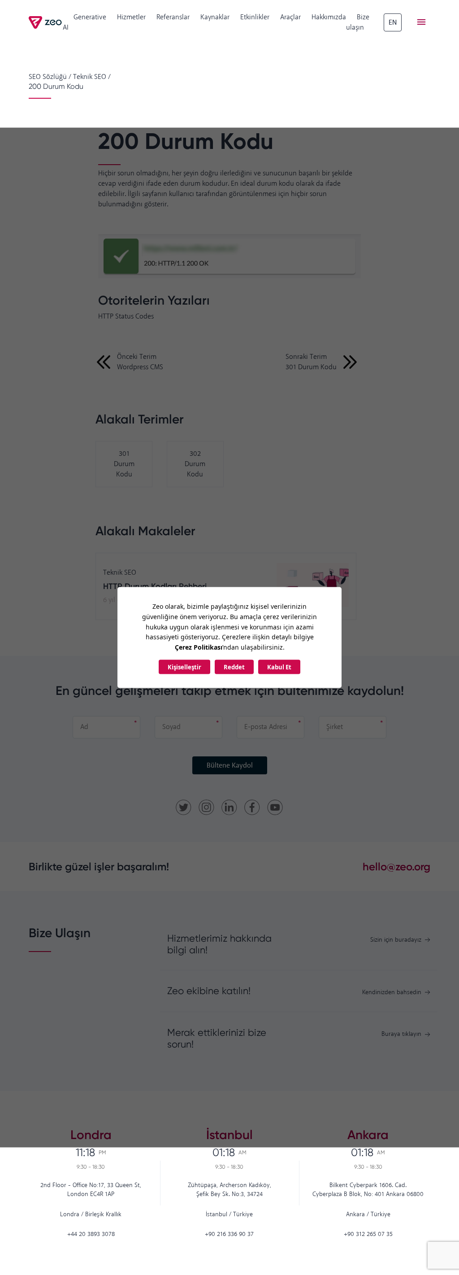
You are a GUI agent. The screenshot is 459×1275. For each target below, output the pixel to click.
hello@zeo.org (396, 866)
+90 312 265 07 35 (368, 1234)
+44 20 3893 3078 (91, 1234)
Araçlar (290, 17)
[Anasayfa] (46, 22)
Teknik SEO (119, 572)
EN (393, 22)
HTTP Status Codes (126, 316)
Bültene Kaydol (230, 765)
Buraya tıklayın (401, 1034)
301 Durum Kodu (124, 464)
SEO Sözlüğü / (50, 77)
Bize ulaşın (357, 22)
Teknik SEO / (92, 77)
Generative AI (84, 22)
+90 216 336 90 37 (229, 1234)
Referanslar (173, 17)
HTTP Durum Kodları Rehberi (155, 586)
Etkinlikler (254, 17)
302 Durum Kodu (195, 464)
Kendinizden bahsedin (391, 992)
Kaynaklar (215, 17)
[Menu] (421, 22)
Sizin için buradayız (395, 940)
